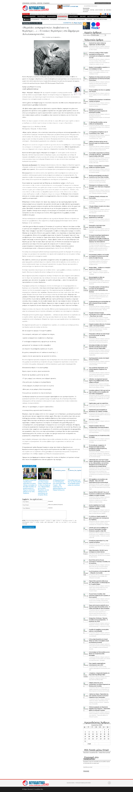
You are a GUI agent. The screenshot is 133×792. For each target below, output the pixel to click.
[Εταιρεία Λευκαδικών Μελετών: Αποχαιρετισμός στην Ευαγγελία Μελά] (85, 429)
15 (104, 734)
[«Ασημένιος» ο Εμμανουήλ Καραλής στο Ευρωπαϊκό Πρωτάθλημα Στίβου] (85, 676)
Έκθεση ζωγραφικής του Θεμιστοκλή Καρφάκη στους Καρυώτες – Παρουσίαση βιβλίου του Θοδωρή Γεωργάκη (99, 708)
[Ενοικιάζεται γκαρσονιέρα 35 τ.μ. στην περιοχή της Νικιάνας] (85, 544)
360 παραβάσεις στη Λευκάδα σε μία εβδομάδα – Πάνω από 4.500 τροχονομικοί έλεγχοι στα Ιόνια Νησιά (98, 481)
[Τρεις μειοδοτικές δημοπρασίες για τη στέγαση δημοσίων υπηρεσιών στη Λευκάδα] (85, 371)
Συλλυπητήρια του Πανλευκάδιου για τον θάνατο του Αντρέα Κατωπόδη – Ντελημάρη (99, 653)
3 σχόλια (99, 319)
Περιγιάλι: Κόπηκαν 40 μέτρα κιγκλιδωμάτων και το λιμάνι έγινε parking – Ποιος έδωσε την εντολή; (99, 314)
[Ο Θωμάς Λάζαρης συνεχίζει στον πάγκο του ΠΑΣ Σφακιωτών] (85, 209)
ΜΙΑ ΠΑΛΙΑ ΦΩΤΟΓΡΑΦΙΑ (100, 19)
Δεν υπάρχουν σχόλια (99, 48)
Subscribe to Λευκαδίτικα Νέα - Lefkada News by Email (96, 752)
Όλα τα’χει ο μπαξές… (94, 419)
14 (100, 734)
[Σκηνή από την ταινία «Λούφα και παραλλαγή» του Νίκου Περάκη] (85, 46)
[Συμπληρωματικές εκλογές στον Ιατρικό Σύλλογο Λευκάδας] (85, 361)
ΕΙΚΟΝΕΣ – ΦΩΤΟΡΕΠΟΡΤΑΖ (89, 16)
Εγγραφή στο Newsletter (91, 758)
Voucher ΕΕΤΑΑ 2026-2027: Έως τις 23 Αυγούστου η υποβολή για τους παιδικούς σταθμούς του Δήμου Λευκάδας (99, 494)
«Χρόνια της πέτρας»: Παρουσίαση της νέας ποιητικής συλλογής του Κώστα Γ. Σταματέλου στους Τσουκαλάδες (99, 695)
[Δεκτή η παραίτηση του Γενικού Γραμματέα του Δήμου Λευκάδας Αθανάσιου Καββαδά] (85, 508)
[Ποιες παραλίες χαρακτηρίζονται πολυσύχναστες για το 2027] (85, 667)
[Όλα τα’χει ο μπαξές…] (85, 423)
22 (104, 736)
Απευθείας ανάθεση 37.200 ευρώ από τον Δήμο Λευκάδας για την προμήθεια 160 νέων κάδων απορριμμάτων (99, 392)
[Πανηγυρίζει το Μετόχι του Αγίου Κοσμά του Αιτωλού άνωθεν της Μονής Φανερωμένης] (85, 337)
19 (93, 736)
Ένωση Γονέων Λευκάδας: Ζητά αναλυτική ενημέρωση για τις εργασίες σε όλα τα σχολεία (99, 595)
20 (96, 736)
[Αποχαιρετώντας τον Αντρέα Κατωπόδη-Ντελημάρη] (85, 439)
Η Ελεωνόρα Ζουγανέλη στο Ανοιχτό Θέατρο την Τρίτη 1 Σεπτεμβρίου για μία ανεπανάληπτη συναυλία (99, 641)
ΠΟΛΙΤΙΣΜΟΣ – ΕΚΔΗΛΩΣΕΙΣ (46, 16)
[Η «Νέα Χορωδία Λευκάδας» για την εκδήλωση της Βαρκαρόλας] (85, 125)
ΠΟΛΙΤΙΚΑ (104, 16)
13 (96, 734)
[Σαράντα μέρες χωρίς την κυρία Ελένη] (85, 407)
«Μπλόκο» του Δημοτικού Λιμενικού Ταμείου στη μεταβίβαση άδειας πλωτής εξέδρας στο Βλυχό (99, 380)
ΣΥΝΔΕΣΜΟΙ (46, 3)
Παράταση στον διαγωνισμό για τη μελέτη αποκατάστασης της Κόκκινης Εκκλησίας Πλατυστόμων (54, 14)
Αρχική (28, 19)
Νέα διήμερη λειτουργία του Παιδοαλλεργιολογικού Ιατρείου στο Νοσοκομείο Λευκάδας (98, 111)
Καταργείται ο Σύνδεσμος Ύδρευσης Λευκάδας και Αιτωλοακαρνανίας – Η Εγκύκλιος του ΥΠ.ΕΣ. (98, 620)
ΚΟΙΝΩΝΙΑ (89, 19)
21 (100, 736)
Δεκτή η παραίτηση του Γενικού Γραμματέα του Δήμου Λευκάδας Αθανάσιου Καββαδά (97, 506)
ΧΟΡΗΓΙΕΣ (39, 3)
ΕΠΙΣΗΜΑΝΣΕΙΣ (66, 5)
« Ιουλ (89, 744)
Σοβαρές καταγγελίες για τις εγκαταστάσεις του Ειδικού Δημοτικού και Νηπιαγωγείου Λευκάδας (99, 684)
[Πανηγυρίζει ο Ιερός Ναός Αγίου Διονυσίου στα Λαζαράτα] (85, 229)
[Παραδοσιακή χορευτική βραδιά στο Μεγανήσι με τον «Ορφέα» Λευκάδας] (85, 413)
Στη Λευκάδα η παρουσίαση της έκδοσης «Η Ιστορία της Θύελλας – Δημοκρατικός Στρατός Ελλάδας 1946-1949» (99, 154)
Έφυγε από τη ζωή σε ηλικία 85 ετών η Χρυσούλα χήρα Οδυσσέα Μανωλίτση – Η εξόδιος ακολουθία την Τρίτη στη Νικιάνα (99, 607)
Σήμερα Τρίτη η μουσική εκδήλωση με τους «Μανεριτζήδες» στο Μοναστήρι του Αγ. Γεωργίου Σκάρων (99, 582)
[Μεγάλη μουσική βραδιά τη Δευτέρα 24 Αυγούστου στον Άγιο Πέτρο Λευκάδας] (85, 179)
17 (85, 736)
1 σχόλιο (99, 272)
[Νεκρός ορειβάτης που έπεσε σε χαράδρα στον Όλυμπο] (85, 93)
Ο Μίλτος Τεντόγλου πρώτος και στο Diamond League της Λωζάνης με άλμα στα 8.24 (99, 143)
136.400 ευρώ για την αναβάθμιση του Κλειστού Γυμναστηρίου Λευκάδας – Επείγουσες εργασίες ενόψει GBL (98, 529)
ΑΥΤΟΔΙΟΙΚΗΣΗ (35, 19)
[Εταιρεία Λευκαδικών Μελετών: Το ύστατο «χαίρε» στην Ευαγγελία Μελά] (85, 327)
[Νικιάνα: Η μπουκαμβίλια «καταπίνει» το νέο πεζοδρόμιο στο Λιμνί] (85, 71)
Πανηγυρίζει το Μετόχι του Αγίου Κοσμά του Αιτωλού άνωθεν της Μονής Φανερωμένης (99, 335)
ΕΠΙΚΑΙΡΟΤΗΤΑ (45, 19)
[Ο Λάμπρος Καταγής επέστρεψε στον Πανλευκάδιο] (85, 200)
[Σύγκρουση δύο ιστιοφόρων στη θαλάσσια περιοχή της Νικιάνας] (85, 103)
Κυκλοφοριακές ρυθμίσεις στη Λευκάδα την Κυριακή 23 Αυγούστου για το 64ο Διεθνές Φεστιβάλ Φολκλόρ (99, 256)
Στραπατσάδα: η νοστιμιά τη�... (71, 6)
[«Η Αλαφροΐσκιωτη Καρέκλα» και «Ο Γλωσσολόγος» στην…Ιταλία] (85, 135)
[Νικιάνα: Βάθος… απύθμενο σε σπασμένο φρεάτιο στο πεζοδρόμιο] (85, 271)
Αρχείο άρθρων (87, 35)
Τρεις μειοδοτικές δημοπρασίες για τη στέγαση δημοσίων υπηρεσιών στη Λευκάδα (98, 369)
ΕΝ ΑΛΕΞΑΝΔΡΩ (81, 19)
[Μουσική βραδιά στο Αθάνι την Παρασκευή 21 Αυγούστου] (85, 281)
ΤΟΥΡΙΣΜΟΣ (53, 19)
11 (89, 734)
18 (89, 736)
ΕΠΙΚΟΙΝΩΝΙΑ (26, 3)
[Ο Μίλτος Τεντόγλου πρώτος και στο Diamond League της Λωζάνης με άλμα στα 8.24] (85, 145)
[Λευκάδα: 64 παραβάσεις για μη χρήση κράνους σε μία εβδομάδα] (85, 633)
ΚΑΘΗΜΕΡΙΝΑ (62, 16)
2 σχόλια (99, 385)
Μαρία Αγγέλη (78, 23)
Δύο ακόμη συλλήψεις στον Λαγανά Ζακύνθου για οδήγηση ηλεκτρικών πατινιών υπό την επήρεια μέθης (98, 347)
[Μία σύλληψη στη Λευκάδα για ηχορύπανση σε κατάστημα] (85, 219)
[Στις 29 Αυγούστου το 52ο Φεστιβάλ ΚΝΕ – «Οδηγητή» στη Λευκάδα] (85, 575)
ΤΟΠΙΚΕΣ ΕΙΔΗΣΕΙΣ (29, 16)
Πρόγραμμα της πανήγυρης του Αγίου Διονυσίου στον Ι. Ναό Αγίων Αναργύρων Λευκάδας (99, 187)
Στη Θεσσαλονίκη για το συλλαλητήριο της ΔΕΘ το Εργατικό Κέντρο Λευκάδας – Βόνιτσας (99, 303)
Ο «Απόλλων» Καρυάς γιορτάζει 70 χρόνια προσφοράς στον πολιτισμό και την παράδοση (99, 518)
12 (93, 734)
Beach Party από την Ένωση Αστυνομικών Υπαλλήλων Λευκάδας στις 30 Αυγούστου (99, 561)
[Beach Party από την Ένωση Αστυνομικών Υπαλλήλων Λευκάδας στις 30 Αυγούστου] (85, 563)
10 (85, 734)
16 (108, 734)
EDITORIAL (33, 3)
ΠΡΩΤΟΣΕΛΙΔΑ (71, 19)
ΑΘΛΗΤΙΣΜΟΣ (73, 16)
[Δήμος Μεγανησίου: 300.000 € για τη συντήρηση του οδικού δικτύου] (85, 554)
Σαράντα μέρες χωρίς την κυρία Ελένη (98, 403)
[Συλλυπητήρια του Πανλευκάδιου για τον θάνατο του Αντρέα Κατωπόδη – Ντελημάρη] (85, 655)
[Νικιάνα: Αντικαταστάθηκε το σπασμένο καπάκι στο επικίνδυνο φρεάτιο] (85, 169)
